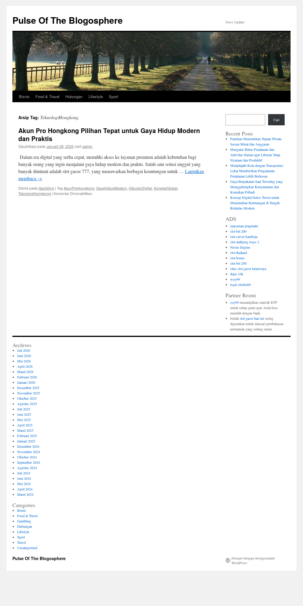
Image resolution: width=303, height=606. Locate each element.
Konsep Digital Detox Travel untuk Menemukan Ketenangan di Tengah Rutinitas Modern (255, 202)
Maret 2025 (25, 430)
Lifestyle (95, 96)
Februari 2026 (27, 377)
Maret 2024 (25, 494)
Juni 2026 (24, 355)
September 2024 (28, 462)
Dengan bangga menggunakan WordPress (253, 560)
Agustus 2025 (27, 403)
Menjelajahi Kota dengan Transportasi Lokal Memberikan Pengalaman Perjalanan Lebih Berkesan (256, 170)
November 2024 (28, 451)
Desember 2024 (28, 446)
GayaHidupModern (111, 188)
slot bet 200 (238, 231)
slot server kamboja (243, 236)
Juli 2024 (23, 473)
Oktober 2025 (27, 398)
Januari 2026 (26, 382)
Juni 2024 (24, 478)
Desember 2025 (28, 387)
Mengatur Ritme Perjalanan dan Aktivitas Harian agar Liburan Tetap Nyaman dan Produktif (255, 154)
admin (88, 146)
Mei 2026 (24, 361)
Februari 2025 (27, 435)
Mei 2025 (24, 419)
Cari (276, 119)
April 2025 (25, 425)
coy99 (234, 302)
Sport (113, 96)
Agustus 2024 (27, 467)
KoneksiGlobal (166, 188)
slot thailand (238, 252)
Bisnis (24, 96)
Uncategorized (27, 547)
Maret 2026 (25, 371)
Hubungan (74, 96)
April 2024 (25, 489)
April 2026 (25, 366)
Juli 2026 (23, 350)
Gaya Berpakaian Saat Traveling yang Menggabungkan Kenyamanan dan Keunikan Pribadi (256, 186)
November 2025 (28, 393)
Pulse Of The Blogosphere (67, 20)
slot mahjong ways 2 (244, 241)
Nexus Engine (240, 247)
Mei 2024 (24, 483)
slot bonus (237, 257)
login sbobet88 (240, 284)
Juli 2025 (23, 409)
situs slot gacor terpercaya (248, 268)
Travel (21, 542)
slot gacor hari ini (252, 318)
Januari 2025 (26, 441)
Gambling (46, 188)
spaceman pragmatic (244, 225)
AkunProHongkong (79, 188)
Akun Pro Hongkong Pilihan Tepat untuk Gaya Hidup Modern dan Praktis (109, 134)
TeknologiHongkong (34, 193)
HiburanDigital (140, 188)
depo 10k (236, 273)
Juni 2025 (24, 414)
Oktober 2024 (27, 457)
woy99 (235, 279)
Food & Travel (47, 96)
